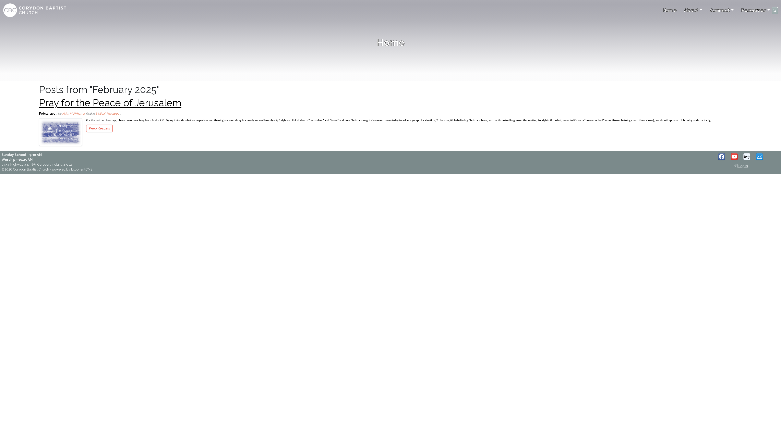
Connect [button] (720, 10)
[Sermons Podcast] (746, 156)
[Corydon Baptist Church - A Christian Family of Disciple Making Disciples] (35, 10)
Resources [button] (753, 10)
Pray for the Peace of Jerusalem (110, 103)
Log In (742, 166)
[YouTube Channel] (734, 156)
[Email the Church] (759, 156)
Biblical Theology (107, 113)
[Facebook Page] (721, 156)
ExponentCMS (82, 169)
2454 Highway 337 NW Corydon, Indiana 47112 (37, 164)
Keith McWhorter (73, 113)
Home (669, 10)
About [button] (691, 10)
